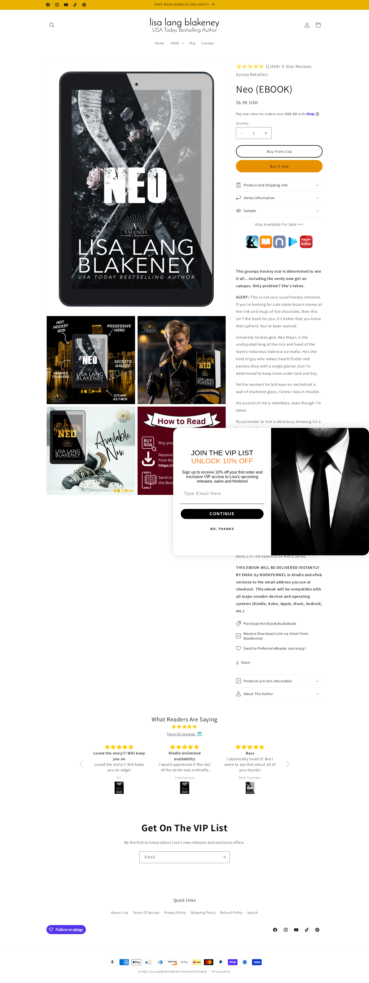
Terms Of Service (146, 912)
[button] (51, 25)
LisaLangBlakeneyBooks (164, 971)
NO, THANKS (222, 529)
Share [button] (245, 662)
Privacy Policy (175, 912)
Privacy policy (221, 971)
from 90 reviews (181, 734)
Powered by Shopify (194, 971)
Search (252, 912)
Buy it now (279, 166)
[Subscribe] (223, 857)
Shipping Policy (203, 912)
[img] (184, 727)
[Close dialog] (363, 433)
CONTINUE (222, 514)
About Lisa (119, 912)
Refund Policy (231, 912)
